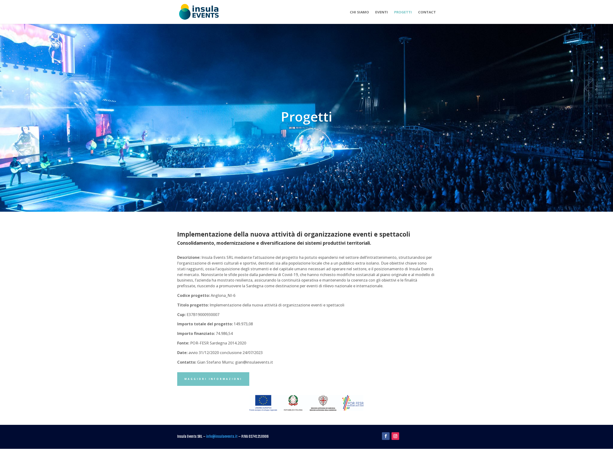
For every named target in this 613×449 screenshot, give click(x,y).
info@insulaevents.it (222, 436)
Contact (427, 12)
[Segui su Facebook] (386, 436)
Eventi (381, 12)
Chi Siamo (359, 12)
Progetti (403, 12)
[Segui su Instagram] (395, 436)
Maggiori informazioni (213, 379)
